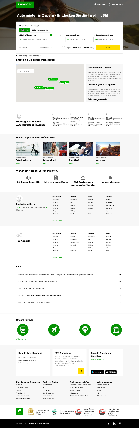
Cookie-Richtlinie (43, 423)
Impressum (32, 423)
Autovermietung (21, 55)
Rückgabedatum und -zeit (103, 35)
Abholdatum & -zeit (73, 35)
